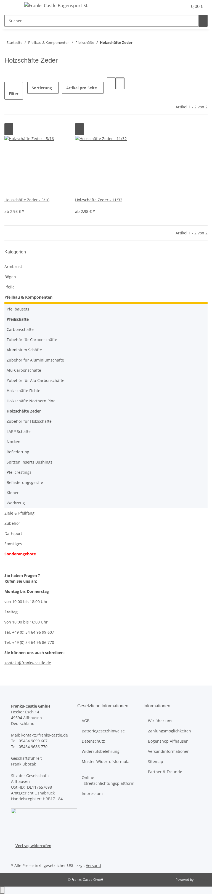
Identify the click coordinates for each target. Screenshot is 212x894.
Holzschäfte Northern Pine (31, 400)
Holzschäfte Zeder (24, 411)
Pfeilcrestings (19, 472)
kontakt (11, 662)
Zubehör (12, 523)
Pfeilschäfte (18, 319)
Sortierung (42, 87)
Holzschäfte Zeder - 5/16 (26, 199)
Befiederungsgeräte (25, 482)
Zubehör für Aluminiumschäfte (35, 360)
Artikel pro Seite (81, 87)
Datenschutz (93, 741)
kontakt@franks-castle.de (44, 735)
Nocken (13, 441)
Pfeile (9, 287)
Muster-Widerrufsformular (106, 761)
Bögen (10, 276)
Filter (13, 93)
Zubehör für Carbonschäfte (32, 339)
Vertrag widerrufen (33, 845)
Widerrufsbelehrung (101, 751)
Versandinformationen (169, 751)
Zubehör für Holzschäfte (29, 421)
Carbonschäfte (20, 329)
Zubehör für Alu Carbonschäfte (35, 380)
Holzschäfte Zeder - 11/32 (98, 199)
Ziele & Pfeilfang (19, 513)
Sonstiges (13, 543)
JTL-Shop (201, 879)
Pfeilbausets (18, 309)
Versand (93, 865)
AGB (85, 720)
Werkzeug (16, 502)
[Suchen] (203, 21)
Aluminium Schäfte (24, 349)
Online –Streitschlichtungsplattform (108, 780)
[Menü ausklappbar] (11, 6)
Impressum (92, 793)
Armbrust (13, 266)
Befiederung (18, 451)
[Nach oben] (2, 890)
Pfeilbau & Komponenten (28, 297)
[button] (172, 6)
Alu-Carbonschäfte (24, 370)
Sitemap (155, 761)
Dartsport (13, 533)
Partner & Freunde (165, 771)
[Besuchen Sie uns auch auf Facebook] (15, 855)
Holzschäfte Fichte (23, 390)
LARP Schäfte (19, 431)
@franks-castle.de (34, 662)
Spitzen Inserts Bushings (29, 462)
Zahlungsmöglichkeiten (169, 731)
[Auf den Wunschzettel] (8, 129)
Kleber (13, 492)
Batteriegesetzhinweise (103, 731)
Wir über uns (160, 720)
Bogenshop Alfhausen (168, 741)
